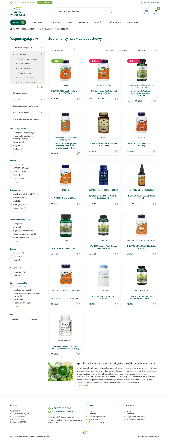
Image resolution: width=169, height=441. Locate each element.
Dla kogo (57, 22)
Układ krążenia (24, 63)
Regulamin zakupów (136, 416)
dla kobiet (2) (18, 201)
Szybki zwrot (94, 419)
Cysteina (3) (18, 149)
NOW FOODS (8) (19, 171)
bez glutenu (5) (19, 286)
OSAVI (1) (16, 175)
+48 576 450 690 (28, 3)
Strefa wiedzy (134, 22)
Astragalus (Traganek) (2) (23, 132)
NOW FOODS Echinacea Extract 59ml (141, 197)
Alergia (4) (17, 223)
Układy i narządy (19, 54)
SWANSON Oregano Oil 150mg (64, 248)
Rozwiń (40, 87)
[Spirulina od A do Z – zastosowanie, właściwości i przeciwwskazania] (60, 371)
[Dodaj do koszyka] (78, 98)
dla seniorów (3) (19, 208)
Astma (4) (17, 227)
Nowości (98, 22)
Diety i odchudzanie (20, 93)
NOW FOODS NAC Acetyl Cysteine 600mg (141, 247)
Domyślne (123, 50)
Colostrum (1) (18, 142)
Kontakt (130, 413)
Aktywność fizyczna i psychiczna (26, 119)
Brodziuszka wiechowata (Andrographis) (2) (23, 137)
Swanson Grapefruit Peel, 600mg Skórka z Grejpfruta (142, 297)
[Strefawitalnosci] (17, 11)
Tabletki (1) (18, 256)
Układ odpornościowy (27, 82)
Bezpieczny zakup (96, 422)
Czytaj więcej (82, 385)
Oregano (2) (18, 145)
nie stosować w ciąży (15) (23, 290)
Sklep (15, 22)
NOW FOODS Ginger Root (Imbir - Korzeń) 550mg (65, 92)
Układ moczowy (24, 68)
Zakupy (89, 405)
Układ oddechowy (25, 77)
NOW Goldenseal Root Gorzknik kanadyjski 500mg (103, 92)
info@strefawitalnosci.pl (62, 411)
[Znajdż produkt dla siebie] (110, 11)
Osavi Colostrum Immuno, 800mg (103, 297)
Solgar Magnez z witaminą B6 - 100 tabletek (103, 144)
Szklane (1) (17, 275)
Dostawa (92, 413)
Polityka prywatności (136, 419)
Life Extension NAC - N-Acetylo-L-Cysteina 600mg (103, 197)
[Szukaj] (75, 50)
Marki (70, 22)
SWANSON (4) (18, 178)
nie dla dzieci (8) (19, 299)
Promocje (83, 22)
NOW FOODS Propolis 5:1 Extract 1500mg (141, 144)
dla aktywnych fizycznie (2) (24, 194)
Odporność (17, 99)
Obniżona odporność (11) (23, 237)
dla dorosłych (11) (20, 197)
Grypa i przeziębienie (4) (23, 230)
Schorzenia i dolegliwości (23, 47)
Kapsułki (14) (18, 253)
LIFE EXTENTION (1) (21, 168)
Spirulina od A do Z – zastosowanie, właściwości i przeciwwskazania (116, 363)
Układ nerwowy (24, 73)
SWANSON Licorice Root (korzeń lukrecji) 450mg (103, 247)
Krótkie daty (115, 22)
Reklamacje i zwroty (97, 416)
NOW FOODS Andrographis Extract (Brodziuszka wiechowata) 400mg (65, 145)
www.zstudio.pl (153, 437)
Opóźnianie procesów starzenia (25, 106)
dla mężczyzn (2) (20, 204)
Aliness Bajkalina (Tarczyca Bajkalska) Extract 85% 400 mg (65, 347)
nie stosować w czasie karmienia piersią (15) (26, 294)
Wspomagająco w (38, 22)
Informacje (129, 405)
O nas (129, 411)
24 (151, 50)
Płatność (92, 411)
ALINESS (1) (18, 164)
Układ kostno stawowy (27, 59)
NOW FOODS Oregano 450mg (63, 198)
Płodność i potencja (21, 112)
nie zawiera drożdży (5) (22, 303)
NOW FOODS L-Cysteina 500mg (64, 298)
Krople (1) (17, 260)
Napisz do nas (45, 3)
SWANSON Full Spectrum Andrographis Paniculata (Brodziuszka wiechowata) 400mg (141, 92)
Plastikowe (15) (19, 272)
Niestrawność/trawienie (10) (24, 234)
